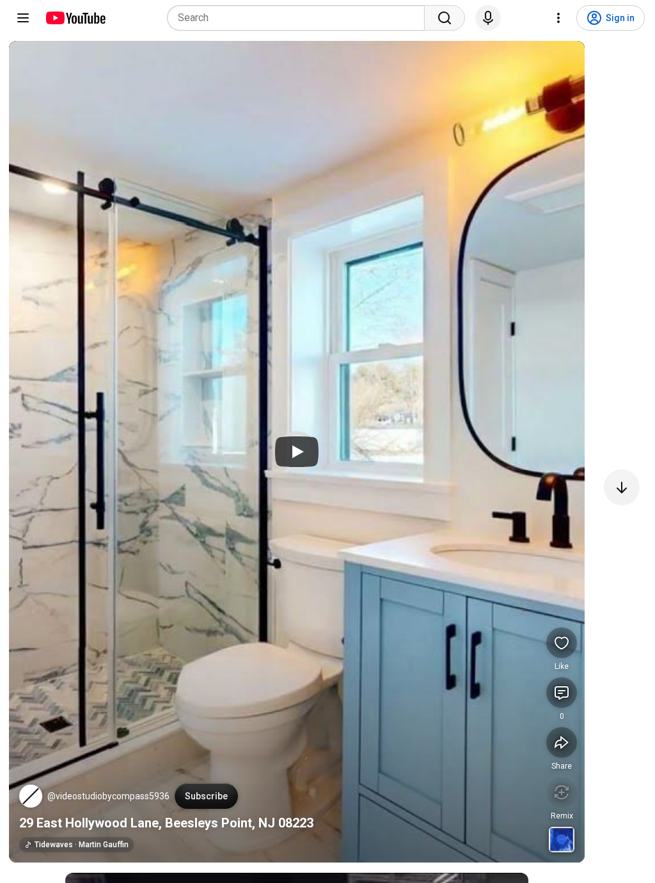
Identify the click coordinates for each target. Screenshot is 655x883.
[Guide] (23, 18)
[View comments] (561, 692)
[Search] (444, 18)
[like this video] (561, 642)
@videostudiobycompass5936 (108, 796)
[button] (30, 796)
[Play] (297, 451)
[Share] (561, 742)
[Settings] (558, 18)
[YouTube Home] (75, 18)
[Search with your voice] (488, 18)
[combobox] (300, 18)
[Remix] (561, 792)
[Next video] (622, 487)
